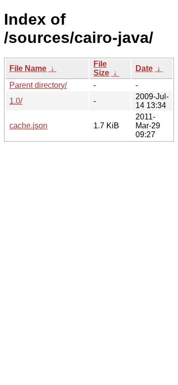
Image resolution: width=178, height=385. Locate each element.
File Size (101, 68)
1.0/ (15, 101)
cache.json (28, 125)
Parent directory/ (38, 85)
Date (144, 68)
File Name (27, 68)
